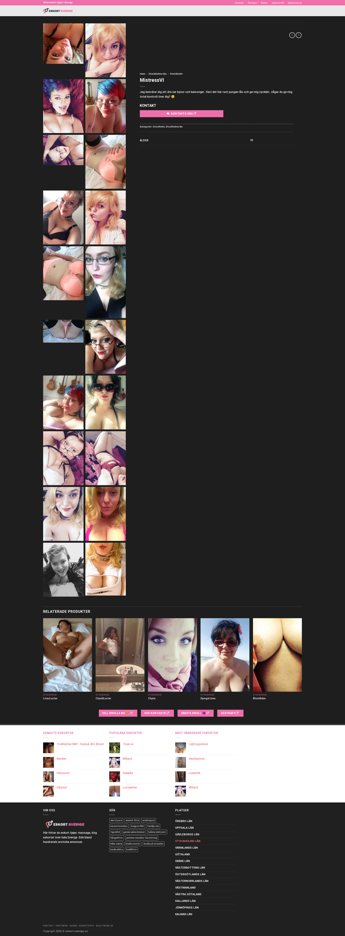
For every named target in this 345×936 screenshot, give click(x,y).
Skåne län (182, 861)
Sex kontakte (155, 713)
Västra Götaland (188, 894)
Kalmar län (183, 914)
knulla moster (133, 843)
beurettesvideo (119, 826)
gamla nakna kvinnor (134, 832)
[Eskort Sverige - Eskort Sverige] (58, 11)
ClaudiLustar (103, 698)
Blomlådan (259, 698)
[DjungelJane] (225, 655)
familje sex (153, 826)
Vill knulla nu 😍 (116, 713)
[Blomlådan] (277, 655)
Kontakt (239, 2)
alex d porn (116, 820)
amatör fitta (132, 820)
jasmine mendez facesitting (141, 837)
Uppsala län (184, 827)
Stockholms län (158, 73)
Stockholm (176, 73)
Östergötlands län (190, 874)
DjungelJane (208, 698)
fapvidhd (115, 832)
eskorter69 (278, 2)
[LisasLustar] (67, 655)
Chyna (151, 698)
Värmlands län (186, 847)
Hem (142, 73)
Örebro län (183, 821)
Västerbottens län (190, 867)
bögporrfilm (137, 826)
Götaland (182, 854)
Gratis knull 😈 (194, 713)
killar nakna (116, 843)
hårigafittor (116, 837)
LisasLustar (50, 698)
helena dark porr (157, 832)
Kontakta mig (182, 113)
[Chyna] (172, 655)
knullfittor (131, 849)
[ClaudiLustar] (120, 655)
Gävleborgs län (187, 834)
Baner (264, 2)
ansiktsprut (148, 820)
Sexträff (228, 713)
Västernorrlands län (191, 881)
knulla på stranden (154, 843)
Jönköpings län (187, 907)
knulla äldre (116, 849)
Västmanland (185, 887)
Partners (252, 2)
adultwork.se (295, 2)
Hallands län (185, 901)
